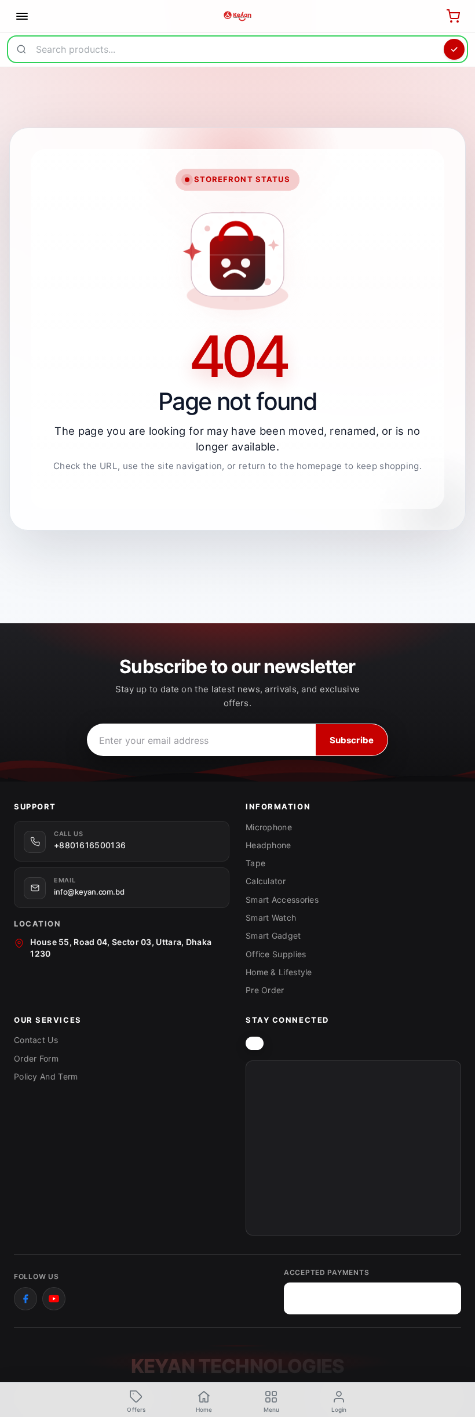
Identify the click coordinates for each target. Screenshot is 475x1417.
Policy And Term (46, 1076)
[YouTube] (53, 1298)
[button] (271, 1400)
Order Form (36, 1058)
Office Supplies (276, 954)
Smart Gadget (273, 935)
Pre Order (265, 990)
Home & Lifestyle (279, 972)
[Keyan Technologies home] (255, 1043)
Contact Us (36, 1040)
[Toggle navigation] (22, 16)
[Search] (454, 49)
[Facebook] (25, 1298)
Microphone (269, 827)
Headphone (268, 845)
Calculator (266, 881)
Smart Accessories (282, 899)
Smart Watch (271, 917)
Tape (255, 863)
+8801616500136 (90, 845)
